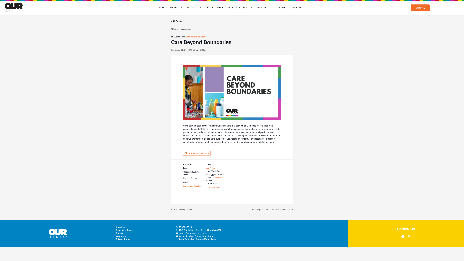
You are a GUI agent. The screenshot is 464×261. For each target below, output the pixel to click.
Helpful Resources (239, 8)
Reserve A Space (215, 8)
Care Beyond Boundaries (192, 186)
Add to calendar (197, 153)
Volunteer (263, 8)
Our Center (210, 168)
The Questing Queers (182, 209)
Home (162, 8)
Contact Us (296, 8)
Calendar (279, 8)
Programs (193, 8)
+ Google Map (217, 177)
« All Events (176, 21)
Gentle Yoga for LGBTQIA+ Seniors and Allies (271, 209)
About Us (175, 8)
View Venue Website (214, 187)
